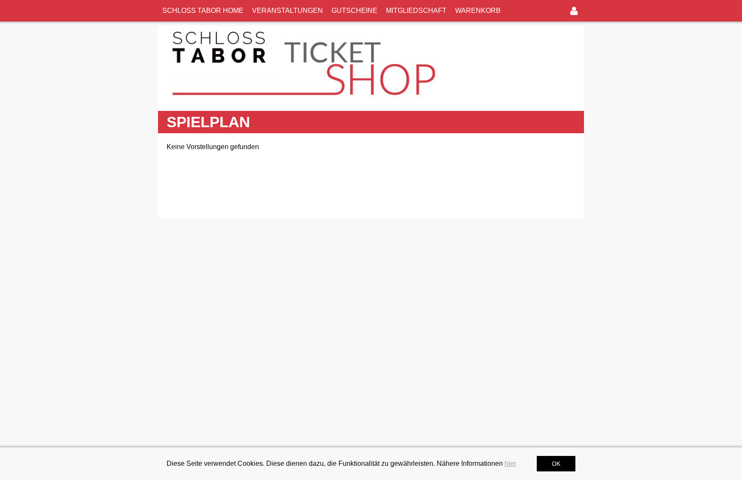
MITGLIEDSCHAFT (416, 10)
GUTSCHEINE (354, 10)
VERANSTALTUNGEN (287, 10)
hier (510, 463)
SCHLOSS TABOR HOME (202, 10)
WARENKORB (478, 10)
